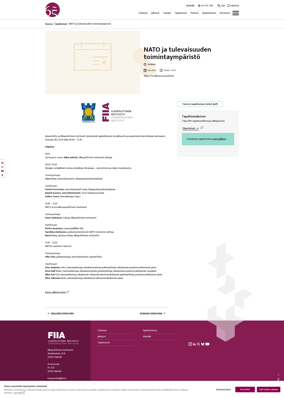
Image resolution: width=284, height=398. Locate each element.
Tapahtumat (181, 13)
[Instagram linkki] (190, 344)
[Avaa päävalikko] (236, 13)
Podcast (195, 13)
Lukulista (234, 6)
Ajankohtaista (209, 13)
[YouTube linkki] (207, 344)
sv (206, 6)
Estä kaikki (245, 389)
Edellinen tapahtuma (62, 313)
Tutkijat (167, 13)
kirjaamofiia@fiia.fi (57, 378)
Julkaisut (155, 13)
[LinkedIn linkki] (194, 344)
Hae (223, 6)
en (211, 6)
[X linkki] (198, 344)
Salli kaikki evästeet (268, 389)
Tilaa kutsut (188, 128)
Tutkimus (143, 13)
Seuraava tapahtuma (151, 313)
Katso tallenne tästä (57, 292)
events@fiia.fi (219, 139)
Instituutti (225, 13)
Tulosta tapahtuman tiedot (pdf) (200, 104)
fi (202, 6)
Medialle (190, 6)
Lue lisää (17, 393)
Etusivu (48, 24)
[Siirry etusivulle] (59, 9)
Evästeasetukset (223, 389)
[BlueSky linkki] (202, 344)
